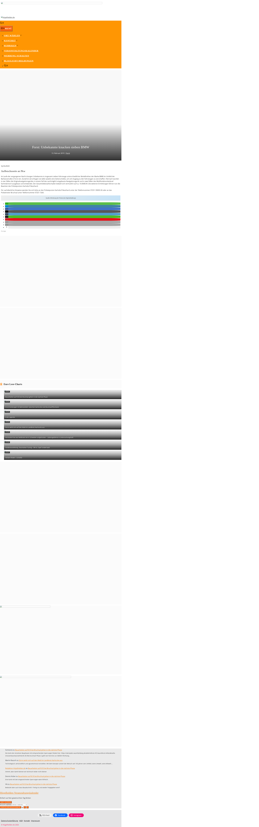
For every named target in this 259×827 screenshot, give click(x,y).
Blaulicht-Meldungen (18, 61)
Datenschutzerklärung (9, 821)
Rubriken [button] (10, 46)
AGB (21, 821)
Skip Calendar (6, 802)
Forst (68, 153)
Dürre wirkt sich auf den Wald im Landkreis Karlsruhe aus (25, 427)
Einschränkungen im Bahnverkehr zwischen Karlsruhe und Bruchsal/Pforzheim (32, 407)
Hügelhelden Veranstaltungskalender (19, 792)
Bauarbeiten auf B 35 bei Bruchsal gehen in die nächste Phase (26, 397)
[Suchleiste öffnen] (2, 23)
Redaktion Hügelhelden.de (15, 768)
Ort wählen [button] (12, 35)
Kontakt (27, 821)
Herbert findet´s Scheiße (13, 458)
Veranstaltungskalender (21, 51)
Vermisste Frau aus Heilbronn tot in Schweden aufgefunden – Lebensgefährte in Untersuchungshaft (39, 437)
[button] (6, 204)
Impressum (35, 821)
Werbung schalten (16, 56)
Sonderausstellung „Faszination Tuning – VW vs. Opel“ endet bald (27, 447)
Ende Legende (10, 417)
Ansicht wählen (6, 804)
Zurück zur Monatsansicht (10, 807)
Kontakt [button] (10, 40)
